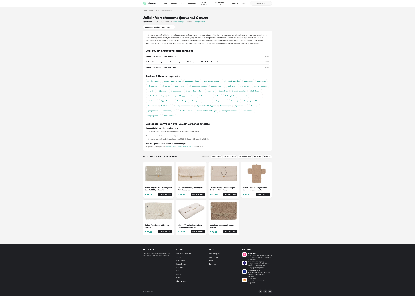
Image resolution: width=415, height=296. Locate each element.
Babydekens (166, 86)
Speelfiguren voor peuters (183, 106)
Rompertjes (235, 101)
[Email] (270, 291)
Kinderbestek (255, 91)
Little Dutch (180, 260)
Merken (174, 3)
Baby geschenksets (192, 81)
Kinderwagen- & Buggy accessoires (181, 96)
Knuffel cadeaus (204, 96)
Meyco (178, 274)
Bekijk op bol (165, 194)
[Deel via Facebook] (265, 291)
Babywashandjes (217, 86)
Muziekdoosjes (182, 101)
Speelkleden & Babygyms (206, 106)
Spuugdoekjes (153, 111)
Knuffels (217, 96)
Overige (195, 101)
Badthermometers (260, 86)
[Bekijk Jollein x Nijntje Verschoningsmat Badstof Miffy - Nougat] (223, 173)
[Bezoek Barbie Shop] (244, 254)
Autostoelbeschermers (172, 81)
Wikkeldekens (169, 116)
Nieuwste (257, 156)
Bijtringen (162, 91)
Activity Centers (153, 81)
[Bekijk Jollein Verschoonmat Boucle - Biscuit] (223, 211)
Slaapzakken (152, 106)
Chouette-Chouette (183, 254)
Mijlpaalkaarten (166, 101)
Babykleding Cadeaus (219, 3)
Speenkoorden (240, 106)
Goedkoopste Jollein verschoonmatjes (159, 27)
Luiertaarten (256, 96)
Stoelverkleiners (186, 111)
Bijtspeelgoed (176, 91)
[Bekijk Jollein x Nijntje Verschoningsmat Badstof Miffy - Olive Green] (158, 173)
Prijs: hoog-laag (245, 156)
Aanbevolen (216, 156)
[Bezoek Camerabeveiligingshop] (244, 263)
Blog (182, 3)
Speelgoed (192, 3)
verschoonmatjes (178, 22)
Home (145, 11)
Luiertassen (152, 101)
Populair (267, 156)
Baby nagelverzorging (232, 81)
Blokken (235, 3)
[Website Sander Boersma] (152, 291)
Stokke (178, 277)
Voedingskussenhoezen (229, 111)
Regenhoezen (221, 101)
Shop (165, 3)
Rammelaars (207, 101)
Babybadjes (261, 81)
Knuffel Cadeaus (203, 3)
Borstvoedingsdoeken (194, 91)
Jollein (157, 11)
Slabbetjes (165, 106)
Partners (212, 264)
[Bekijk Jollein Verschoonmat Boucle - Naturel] (158, 211)
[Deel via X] (260, 291)
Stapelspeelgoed (169, 111)
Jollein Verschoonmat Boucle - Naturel (161, 67)
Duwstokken (223, 91)
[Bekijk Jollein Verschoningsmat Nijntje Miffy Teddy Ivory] (191, 173)
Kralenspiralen (230, 96)
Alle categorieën (215, 254)
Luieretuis (243, 96)
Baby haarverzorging (211, 81)
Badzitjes (151, 91)
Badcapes (231, 86)
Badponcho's (244, 86)
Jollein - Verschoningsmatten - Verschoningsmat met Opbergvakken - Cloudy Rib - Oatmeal (182, 62)
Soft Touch (180, 267)
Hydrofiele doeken (239, 91)
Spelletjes (254, 106)
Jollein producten (199, 22)
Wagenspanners (153, 116)
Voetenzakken (248, 111)
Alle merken (213, 257)
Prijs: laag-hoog (230, 156)
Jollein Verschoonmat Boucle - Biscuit (161, 56)
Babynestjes (179, 86)
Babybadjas (248, 81)
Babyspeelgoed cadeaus (198, 86)
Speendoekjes (225, 106)
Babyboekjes (152, 86)
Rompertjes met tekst (252, 101)
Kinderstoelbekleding (156, 96)
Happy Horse (181, 264)
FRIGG (178, 271)
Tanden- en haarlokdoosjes (207, 111)
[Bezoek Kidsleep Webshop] (244, 271)
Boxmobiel (210, 91)
